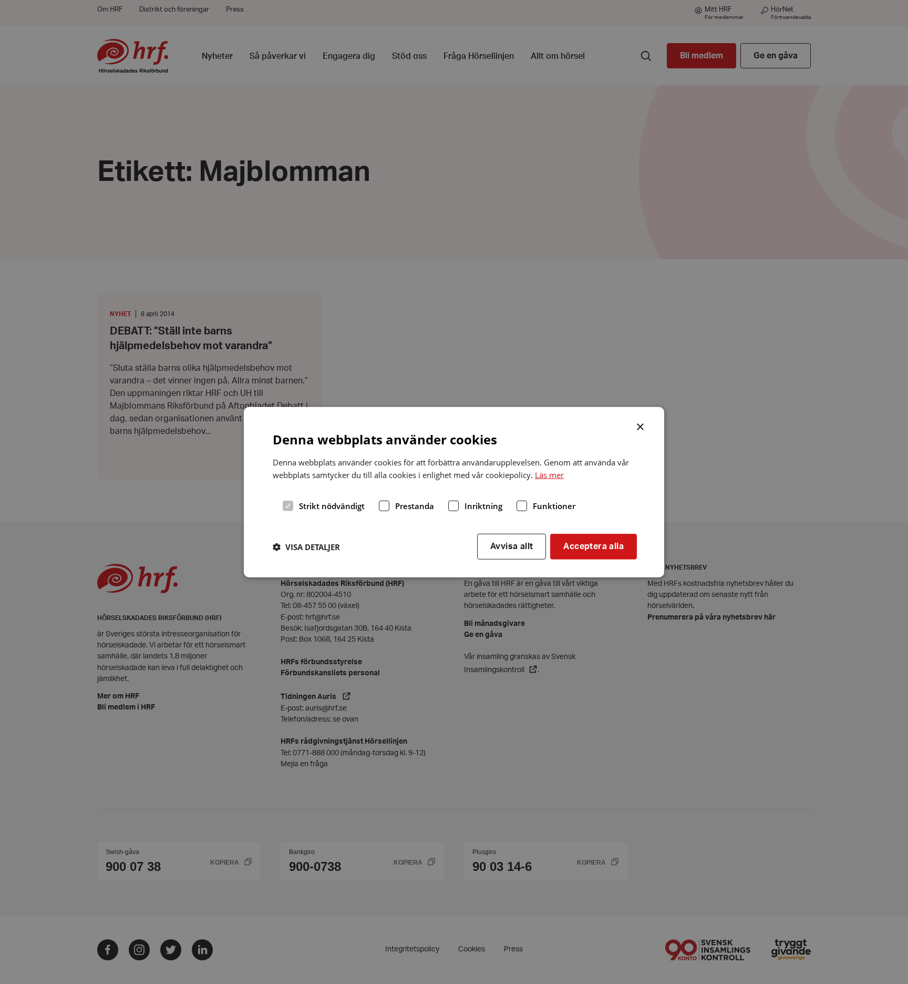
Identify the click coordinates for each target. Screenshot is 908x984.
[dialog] (454, 492)
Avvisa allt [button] (511, 546)
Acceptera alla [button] (593, 546)
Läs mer (549, 475)
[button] (306, 546)
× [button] (640, 425)
